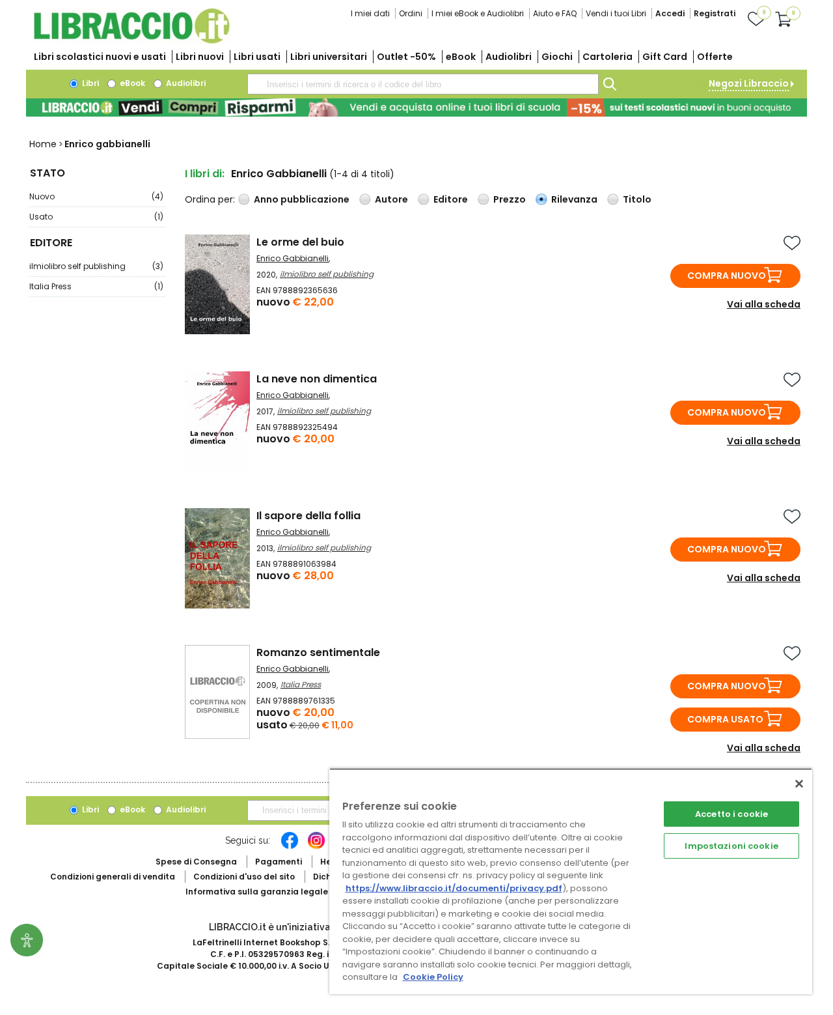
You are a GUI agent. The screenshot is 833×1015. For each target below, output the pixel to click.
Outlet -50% (406, 56)
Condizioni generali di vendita (112, 876)
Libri (89, 83)
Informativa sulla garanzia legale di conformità (286, 891)
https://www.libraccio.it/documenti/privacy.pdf (454, 888)
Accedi (670, 13)
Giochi (557, 56)
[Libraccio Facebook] (289, 846)
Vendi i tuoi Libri (616, 13)
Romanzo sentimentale (318, 652)
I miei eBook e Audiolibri (477, 13)
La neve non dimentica (316, 378)
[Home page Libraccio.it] (131, 40)
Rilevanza (574, 199)
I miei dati (370, 13)
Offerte (715, 56)
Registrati (714, 13)
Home (43, 143)
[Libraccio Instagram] (316, 846)
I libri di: (205, 173)
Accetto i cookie (731, 814)
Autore (391, 199)
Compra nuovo (726, 275)
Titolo (637, 199)
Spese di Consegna (196, 861)
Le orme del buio (300, 242)
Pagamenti (278, 861)
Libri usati (257, 56)
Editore (450, 199)
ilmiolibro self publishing (96, 266)
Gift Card (664, 56)
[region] (570, 881)
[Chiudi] (799, 784)
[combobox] (423, 84)
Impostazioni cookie (731, 846)
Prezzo (509, 199)
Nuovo (96, 196)
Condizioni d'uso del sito (244, 876)
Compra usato (725, 719)
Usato (96, 216)
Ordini (410, 13)
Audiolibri (508, 56)
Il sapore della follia (308, 515)
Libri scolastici (100, 56)
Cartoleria (607, 56)
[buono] (416, 107)
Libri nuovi (200, 56)
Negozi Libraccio (749, 83)
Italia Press (96, 286)
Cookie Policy (433, 977)
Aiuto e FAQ (555, 13)
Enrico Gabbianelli (292, 258)
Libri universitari (328, 56)
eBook (461, 56)
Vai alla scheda (763, 304)
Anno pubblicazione (301, 199)
